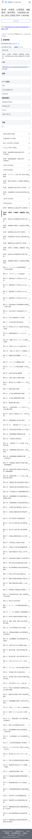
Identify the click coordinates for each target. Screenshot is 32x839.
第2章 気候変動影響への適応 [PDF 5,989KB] (13, 159)
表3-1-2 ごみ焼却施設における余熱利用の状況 (15, 737)
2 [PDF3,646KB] (8, 170)
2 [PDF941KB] (7, 203)
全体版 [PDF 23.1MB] (9, 138)
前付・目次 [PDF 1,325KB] (11, 143)
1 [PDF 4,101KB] (8, 198)
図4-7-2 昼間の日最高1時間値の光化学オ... (16, 578)
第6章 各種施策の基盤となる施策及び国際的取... (16, 226)
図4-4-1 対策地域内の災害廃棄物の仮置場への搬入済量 (15, 305)
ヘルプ (27, 831)
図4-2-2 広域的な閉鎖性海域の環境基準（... (15, 513)
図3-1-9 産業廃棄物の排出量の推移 (14, 420)
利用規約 (7, 833)
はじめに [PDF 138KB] (9, 147)
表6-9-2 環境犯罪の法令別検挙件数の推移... (15, 801)
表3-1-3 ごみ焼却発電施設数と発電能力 (15, 742)
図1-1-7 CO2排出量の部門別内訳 (13, 322)
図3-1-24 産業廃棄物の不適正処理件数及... (16, 502)
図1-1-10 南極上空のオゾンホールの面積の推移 (15, 340)
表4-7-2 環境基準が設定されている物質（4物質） (15, 766)
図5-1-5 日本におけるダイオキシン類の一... (15, 662)
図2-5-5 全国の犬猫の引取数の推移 (14, 377)
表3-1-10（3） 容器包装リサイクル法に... (15, 425)
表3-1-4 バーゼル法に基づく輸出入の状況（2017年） (15, 748)
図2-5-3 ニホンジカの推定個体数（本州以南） (15, 367)
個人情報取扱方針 (16, 833)
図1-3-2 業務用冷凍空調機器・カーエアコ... (15, 356)
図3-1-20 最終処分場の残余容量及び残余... (16, 482)
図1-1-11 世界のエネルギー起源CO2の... (15, 346)
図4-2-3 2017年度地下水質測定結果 (14, 518)
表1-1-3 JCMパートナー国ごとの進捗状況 (16, 707)
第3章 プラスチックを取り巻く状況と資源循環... (16, 175)
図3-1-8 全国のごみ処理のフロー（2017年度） (16, 414)
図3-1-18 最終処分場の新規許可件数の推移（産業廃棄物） (15, 470)
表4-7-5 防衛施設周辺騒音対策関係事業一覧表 (15, 777)
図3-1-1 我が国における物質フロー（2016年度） (16, 383)
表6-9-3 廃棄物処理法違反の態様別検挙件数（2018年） (15, 807)
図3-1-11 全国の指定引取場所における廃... (16, 429)
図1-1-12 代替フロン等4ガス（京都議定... (15, 351)
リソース (16, 21)
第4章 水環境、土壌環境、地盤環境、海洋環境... (16, 213)
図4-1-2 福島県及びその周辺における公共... (15, 279)
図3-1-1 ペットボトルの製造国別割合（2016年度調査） (14, 268)
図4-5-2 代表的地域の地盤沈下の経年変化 (15, 558)
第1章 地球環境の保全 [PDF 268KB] (14, 232)
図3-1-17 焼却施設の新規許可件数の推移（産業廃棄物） (15, 463)
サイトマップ (21, 835)
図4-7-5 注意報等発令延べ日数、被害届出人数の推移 (15, 595)
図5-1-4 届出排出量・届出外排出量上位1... (16, 656)
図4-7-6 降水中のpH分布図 (11, 601)
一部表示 (15, 47)
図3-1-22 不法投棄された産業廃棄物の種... (16, 491)
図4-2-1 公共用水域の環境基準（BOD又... (15, 507)
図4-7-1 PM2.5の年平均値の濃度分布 (14, 574)
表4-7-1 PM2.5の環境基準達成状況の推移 (15, 760)
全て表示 (20, 47)
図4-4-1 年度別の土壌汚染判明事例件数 (15, 547)
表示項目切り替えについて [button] (9, 43)
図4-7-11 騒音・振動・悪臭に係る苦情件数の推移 (15, 622)
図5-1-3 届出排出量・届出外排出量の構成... (15, 651)
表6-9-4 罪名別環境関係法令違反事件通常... (15, 814)
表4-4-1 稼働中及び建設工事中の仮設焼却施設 (15, 695)
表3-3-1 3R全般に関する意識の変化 (14, 672)
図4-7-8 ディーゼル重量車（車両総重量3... (16, 612)
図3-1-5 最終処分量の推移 (11, 402)
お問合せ (25, 833)
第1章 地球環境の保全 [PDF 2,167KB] (14, 187)
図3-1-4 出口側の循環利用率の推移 (14, 398)
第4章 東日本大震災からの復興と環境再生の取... (16, 182)
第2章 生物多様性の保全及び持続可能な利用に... (16, 193)
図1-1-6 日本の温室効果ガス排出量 (14, 317)
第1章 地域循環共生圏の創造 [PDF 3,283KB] (13, 153)
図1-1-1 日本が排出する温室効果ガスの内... (15, 312)
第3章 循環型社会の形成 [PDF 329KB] (14, 243)
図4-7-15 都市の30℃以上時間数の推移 (15, 645)
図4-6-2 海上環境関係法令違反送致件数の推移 (15, 568)
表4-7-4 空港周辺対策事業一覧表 (13, 771)
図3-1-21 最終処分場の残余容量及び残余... (16, 487)
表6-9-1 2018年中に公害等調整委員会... (15, 795)
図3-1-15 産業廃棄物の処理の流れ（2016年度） (15, 450)
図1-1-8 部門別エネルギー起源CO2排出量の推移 (16, 327)
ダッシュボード (12, 835)
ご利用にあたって (19, 831)
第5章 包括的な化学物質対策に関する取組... (15, 220)
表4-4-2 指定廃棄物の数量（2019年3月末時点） (15, 702)
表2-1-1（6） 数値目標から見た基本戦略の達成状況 (15, 719)
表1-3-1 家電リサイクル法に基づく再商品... (15, 713)
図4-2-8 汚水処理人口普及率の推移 (14, 542)
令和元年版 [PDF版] (9, 134)
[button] (29, 2)
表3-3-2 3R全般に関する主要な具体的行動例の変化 (16, 677)
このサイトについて (8, 831)
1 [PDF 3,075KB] (8, 165)
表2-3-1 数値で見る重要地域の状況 (14, 725)
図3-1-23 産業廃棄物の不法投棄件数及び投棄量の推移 (15, 497)
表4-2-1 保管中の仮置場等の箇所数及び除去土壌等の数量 (15, 688)
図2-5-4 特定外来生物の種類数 (12, 373)
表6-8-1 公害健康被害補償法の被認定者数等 (15, 790)
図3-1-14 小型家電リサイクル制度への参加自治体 (15, 444)
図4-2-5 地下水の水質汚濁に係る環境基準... (15, 530)
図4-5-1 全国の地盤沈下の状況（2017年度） (15, 552)
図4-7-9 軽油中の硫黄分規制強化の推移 (15, 616)
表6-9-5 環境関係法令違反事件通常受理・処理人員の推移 (15, 820)
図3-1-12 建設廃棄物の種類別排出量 (14, 434)
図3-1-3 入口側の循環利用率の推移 (14, 393)
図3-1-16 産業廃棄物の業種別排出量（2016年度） (14, 457)
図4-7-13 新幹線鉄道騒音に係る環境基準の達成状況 (15, 633)
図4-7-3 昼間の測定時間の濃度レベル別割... (15, 584)
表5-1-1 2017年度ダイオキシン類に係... (15, 683)
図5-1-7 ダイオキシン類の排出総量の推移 (15, 667)
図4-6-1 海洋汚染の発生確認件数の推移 (15, 563)
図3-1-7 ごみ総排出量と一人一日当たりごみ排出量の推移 (15, 408)
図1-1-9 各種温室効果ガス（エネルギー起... (15, 334)
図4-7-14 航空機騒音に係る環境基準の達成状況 (15, 639)
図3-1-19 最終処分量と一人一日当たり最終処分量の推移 (15, 477)
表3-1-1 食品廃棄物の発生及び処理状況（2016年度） (15, 730)
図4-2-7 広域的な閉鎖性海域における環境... (15, 537)
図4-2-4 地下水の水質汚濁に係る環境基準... (15, 524)
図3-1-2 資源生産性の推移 (11, 389)
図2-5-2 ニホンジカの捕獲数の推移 (14, 362)
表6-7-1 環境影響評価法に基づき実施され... (15, 783)
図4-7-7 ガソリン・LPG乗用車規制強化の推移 (15, 606)
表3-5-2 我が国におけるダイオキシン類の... (15, 754)
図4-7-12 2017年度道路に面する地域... (15, 627)
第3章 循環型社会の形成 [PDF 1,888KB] (15, 208)
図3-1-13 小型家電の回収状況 (12, 438)
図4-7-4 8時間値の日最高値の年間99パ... (15, 589)
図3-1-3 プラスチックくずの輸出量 (14, 274)
